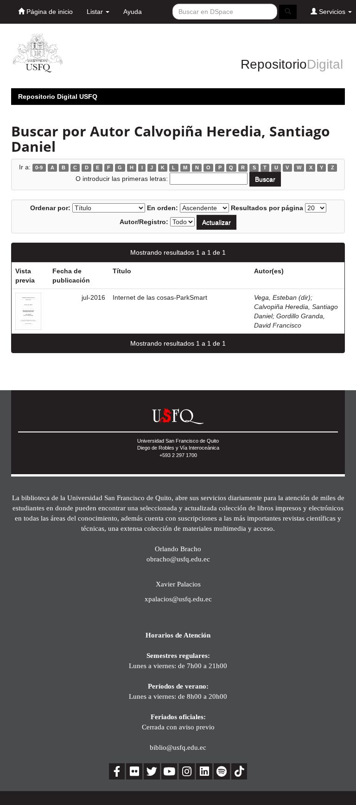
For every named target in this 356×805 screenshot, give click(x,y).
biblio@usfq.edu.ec (178, 747)
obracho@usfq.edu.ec (178, 559)
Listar (96, 11)
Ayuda (132, 11)
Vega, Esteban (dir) (282, 297)
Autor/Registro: (144, 221)
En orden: (162, 208)
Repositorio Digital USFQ (57, 96)
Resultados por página (267, 208)
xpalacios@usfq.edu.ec (178, 599)
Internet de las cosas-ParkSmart (160, 297)
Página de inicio (49, 11)
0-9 (39, 167)
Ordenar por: (50, 208)
